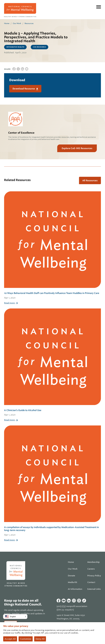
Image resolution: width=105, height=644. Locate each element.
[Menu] (98, 7)
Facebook (58, 600)
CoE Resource (39, 47)
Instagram (74, 600)
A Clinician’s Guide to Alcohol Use (22, 412)
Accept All (10, 638)
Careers (91, 569)
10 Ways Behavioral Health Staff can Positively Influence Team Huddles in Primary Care (51, 295)
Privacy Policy (94, 575)
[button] (15, 616)
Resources (29, 23)
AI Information (75, 589)
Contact (91, 582)
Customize (25, 638)
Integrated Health (15, 47)
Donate (71, 575)
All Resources (90, 180)
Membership (93, 562)
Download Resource (24, 88)
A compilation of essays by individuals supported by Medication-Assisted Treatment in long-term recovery (51, 531)
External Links (94, 589)
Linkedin (69, 600)
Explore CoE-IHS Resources (77, 148)
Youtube (64, 600)
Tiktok (84, 600)
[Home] (20, 10)
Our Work (17, 23)
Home (6, 23)
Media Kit (72, 582)
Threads (79, 600)
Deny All (40, 638)
